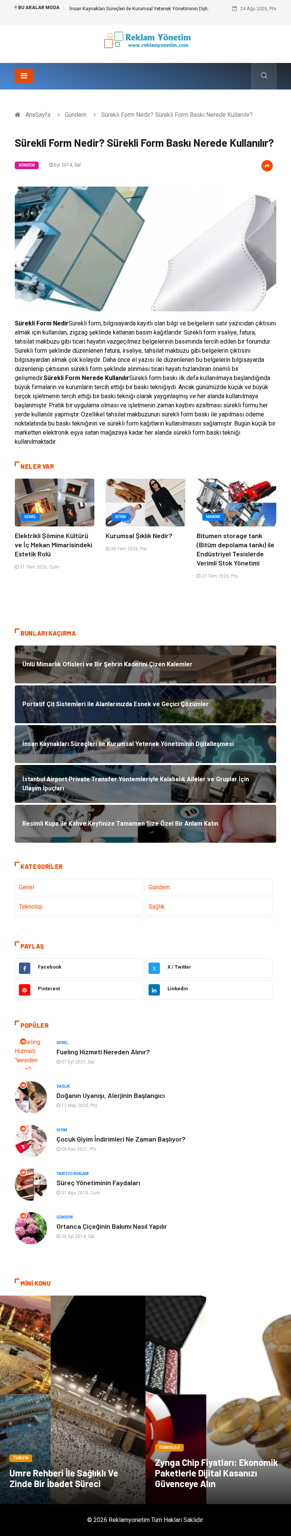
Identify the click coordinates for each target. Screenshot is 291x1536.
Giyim (120, 517)
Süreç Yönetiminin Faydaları (98, 1182)
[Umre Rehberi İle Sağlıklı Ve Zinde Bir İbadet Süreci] (73, 1400)
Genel (30, 517)
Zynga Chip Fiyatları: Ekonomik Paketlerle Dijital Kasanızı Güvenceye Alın (216, 1473)
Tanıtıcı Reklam (72, 1174)
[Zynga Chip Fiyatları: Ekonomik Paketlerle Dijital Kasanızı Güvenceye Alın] (218, 1400)
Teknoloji (30, 906)
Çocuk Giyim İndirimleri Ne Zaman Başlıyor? (121, 1139)
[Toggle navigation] (24, 76)
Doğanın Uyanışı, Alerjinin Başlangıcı (110, 1095)
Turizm (20, 1458)
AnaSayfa (37, 114)
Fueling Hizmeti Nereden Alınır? (103, 1052)
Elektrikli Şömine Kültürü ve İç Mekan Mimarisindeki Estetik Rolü (53, 544)
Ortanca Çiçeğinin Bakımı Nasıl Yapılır (111, 1226)
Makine (213, 517)
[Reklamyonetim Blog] (145, 43)
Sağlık (157, 906)
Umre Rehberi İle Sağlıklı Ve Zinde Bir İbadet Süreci (63, 1478)
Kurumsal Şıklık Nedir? (139, 535)
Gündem (75, 114)
